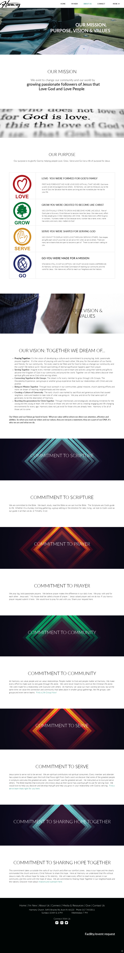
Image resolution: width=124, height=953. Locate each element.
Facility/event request (100, 934)
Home (22, 905)
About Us (44, 905)
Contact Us (98, 905)
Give (87, 905)
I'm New (32, 905)
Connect (56, 905)
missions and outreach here (50, 882)
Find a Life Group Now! (46, 693)
